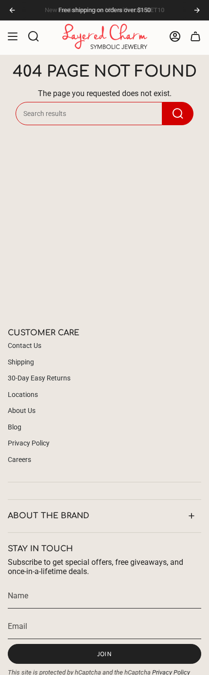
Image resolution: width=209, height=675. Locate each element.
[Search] (177, 113)
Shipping (21, 362)
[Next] (196, 10)
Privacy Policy (29, 443)
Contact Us (24, 345)
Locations (23, 394)
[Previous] (12, 10)
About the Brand (48, 515)
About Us (21, 410)
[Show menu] (12, 36)
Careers (19, 459)
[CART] (195, 36)
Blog (14, 427)
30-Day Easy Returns (39, 378)
